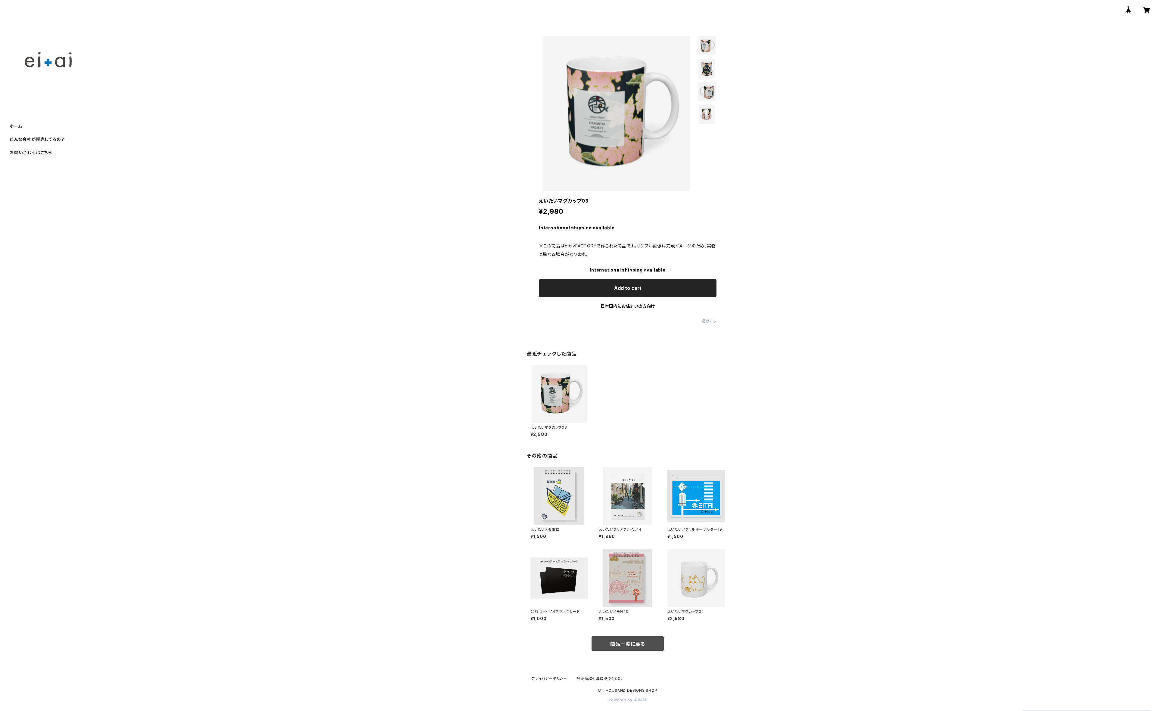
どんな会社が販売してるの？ (37, 139)
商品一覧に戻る (627, 644)
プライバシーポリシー (549, 678)
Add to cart (628, 288)
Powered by (621, 700)
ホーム (16, 126)
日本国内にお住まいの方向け (628, 306)
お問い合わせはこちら (31, 152)
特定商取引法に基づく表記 (599, 678)
